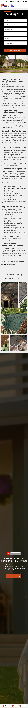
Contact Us (25, 1)
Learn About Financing (14, 576)
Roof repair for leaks (10, 150)
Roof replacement (9, 188)
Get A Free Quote (15, 50)
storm (13, 152)
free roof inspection (9, 264)
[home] (10, 5)
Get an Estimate (18, 1)
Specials (8, 1)
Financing (12, 1)
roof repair (9, 120)
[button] (25, 5)
